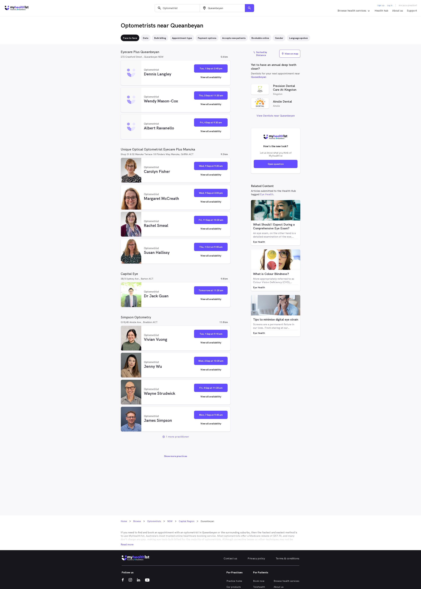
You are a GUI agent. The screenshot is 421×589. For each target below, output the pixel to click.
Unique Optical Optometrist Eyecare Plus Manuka (158, 149)
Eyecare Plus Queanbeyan (140, 52)
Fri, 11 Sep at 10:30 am (211, 219)
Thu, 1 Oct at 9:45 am (211, 246)
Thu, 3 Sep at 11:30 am (211, 95)
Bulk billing (160, 38)
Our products (233, 586)
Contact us (230, 558)
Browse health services (286, 580)
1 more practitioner (177, 436)
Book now (258, 580)
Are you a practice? (408, 5)
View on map (289, 53)
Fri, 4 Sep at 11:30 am (211, 387)
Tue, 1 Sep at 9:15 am (210, 333)
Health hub (381, 10)
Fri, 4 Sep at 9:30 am (211, 122)
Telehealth (259, 586)
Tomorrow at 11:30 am (210, 290)
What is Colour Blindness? (271, 274)
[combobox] (177, 8)
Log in (389, 5)
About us (397, 10)
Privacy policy (256, 558)
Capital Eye (129, 274)
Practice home (234, 580)
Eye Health (266, 194)
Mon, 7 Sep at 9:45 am (211, 414)
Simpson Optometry (136, 317)
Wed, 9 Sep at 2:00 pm (211, 192)
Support (412, 10)
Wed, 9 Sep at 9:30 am (211, 165)
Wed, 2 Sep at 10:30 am (210, 360)
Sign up (380, 5)
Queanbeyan (258, 77)
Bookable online (260, 38)
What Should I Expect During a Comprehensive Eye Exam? (274, 226)
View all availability (210, 77)
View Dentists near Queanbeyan (276, 115)
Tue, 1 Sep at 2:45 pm (210, 68)
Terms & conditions (287, 558)
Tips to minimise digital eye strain (275, 319)
